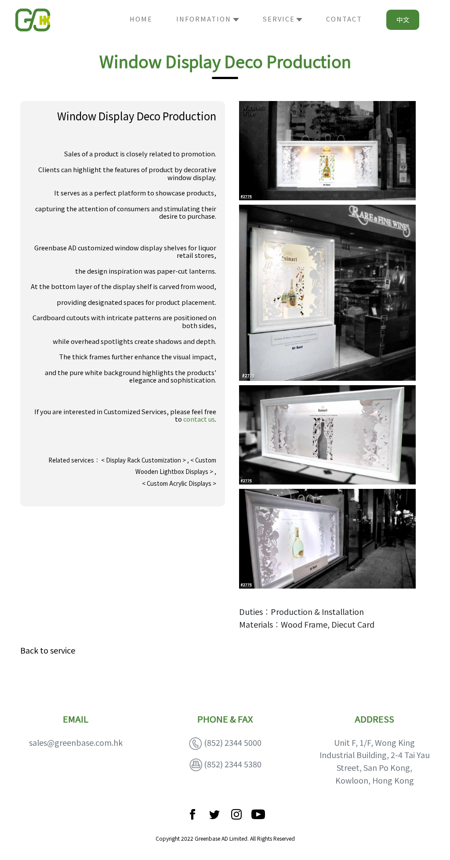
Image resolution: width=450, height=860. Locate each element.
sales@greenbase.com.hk (76, 742)
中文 (403, 19)
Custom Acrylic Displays (179, 483)
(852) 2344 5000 (232, 742)
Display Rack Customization (144, 460)
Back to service (47, 650)
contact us (199, 418)
